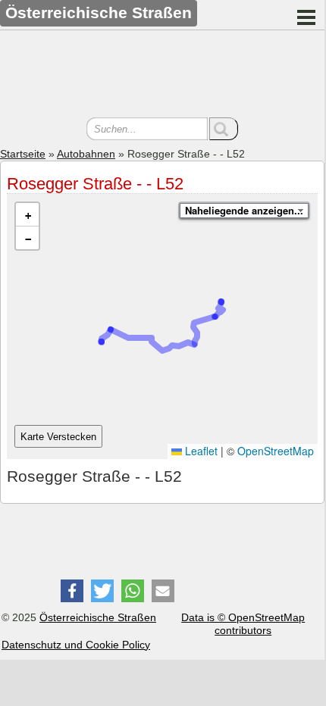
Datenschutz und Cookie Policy (76, 645)
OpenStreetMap (275, 450)
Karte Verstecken (58, 436)
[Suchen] (223, 128)
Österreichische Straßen (97, 617)
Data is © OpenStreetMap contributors (243, 623)
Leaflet (200, 450)
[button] (27, 214)
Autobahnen (86, 154)
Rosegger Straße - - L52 (95, 183)
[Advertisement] (162, 76)
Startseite (22, 154)
